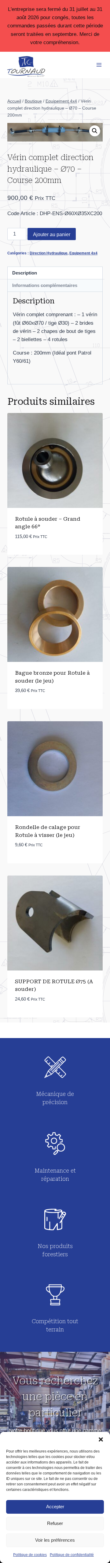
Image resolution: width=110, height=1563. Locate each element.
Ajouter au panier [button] (39, 554)
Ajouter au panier (51, 234)
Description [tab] (24, 272)
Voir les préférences (55, 1540)
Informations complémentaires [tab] (44, 285)
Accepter (55, 1506)
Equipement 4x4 (83, 253)
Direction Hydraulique (49, 253)
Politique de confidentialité (72, 1555)
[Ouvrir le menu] (99, 65)
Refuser (55, 1523)
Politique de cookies (30, 1555)
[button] (101, 1439)
